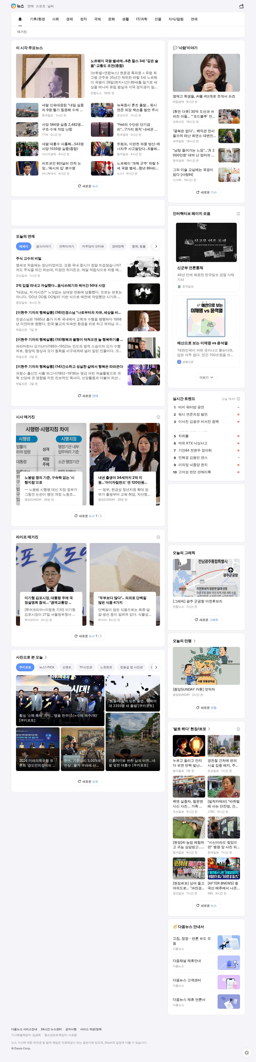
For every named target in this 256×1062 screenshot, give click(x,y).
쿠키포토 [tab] (25, 667)
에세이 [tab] (23, 246)
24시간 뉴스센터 (51, 1029)
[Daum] (14, 6)
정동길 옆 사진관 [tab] (131, 667)
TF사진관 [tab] (85, 667)
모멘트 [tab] (66, 667)
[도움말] (158, 417)
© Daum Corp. (21, 1048)
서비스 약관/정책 (91, 1029)
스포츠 (40, 6)
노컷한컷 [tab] (106, 667)
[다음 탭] (156, 246)
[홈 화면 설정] (246, 1052)
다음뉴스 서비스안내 (24, 1029)
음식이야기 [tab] (43, 246)
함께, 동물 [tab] (139, 246)
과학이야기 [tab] (66, 246)
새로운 (90, 186)
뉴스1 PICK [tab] (46, 667)
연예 (30, 6)
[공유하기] (241, 6)
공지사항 (71, 1029)
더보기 (204, 377)
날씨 (50, 6)
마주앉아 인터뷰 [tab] (93, 246)
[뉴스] (20, 6)
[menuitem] (20, 19)
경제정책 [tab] (118, 246)
